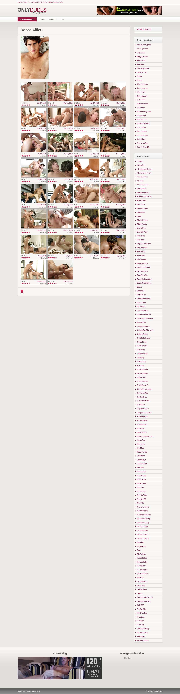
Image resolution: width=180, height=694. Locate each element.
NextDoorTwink (143, 534)
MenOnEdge (142, 495)
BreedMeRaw (142, 271)
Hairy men (141, 92)
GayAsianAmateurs (144, 389)
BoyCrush (141, 236)
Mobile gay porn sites (55, 2)
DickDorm (141, 350)
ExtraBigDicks (142, 369)
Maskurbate (141, 483)
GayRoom (141, 405)
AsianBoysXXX (143, 185)
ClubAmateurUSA (144, 314)
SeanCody (141, 586)
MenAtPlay (141, 491)
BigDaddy (141, 212)
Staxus (139, 593)
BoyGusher (141, 252)
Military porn (142, 120)
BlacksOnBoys (142, 220)
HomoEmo (141, 440)
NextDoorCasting (143, 519)
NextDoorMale (142, 527)
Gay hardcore (142, 96)
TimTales (140, 621)
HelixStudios (142, 432)
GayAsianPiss (142, 393)
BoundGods (141, 228)
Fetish (139, 76)
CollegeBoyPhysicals (145, 330)
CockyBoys (141, 322)
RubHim (140, 578)
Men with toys (142, 135)
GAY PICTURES (143, 147)
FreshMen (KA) (143, 385)
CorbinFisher (142, 342)
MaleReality (141, 476)
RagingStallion (142, 562)
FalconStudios (142, 373)
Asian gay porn (143, 49)
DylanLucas (141, 362)
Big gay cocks (142, 57)
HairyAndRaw (142, 417)
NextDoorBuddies (144, 515)
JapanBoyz (141, 460)
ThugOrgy (141, 617)
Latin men (141, 108)
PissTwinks (141, 554)
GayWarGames (143, 409)
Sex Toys (44, 2)
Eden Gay (127, 658)
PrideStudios (142, 558)
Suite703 (140, 605)
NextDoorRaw (142, 531)
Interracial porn (143, 104)
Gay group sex (142, 88)
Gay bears (141, 53)
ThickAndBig (142, 613)
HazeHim (140, 428)
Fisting (139, 80)
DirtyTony (140, 358)
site (62, 19)
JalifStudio (141, 456)
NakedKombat (142, 511)
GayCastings (142, 397)
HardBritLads (142, 424)
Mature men (141, 116)
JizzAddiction (142, 464)
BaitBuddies (141, 189)
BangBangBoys (143, 193)
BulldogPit (141, 291)
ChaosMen (141, 307)
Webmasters (150, 691)
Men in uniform (142, 143)
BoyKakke (141, 255)
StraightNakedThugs (145, 597)
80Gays (140, 161)
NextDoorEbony (143, 523)
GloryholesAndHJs (144, 413)
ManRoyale (141, 479)
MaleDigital (141, 472)
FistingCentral (142, 381)
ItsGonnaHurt (142, 452)
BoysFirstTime (142, 263)
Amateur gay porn (144, 45)
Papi (139, 550)
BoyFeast (140, 240)
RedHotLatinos (143, 574)
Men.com (140, 487)
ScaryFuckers (142, 582)
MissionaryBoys (143, 507)
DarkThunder (142, 346)
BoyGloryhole (142, 248)
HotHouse (141, 444)
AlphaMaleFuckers (144, 173)
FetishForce (141, 377)
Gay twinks (141, 139)
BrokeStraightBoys (144, 283)
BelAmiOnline (142, 208)
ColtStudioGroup (143, 338)
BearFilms (141, 204)
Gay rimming (142, 131)
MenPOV (140, 503)
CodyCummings (143, 326)
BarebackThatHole (144, 197)
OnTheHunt (141, 546)
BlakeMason (142, 224)
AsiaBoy (140, 181)
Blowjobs (140, 65)
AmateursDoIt (142, 177)
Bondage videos (143, 68)
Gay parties (141, 127)
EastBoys (140, 366)
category (53, 19)
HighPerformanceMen (145, 436)
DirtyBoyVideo (142, 354)
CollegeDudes (142, 334)
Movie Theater (22, 2)
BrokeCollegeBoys (144, 279)
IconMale (140, 448)
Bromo (139, 287)
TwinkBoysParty (143, 629)
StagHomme (142, 589)
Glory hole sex (142, 84)
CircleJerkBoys (143, 311)
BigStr (139, 216)
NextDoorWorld (143, 538)
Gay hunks (141, 100)
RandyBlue (141, 566)
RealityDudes (142, 570)
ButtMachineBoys (143, 299)
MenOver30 (141, 499)
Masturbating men (144, 112)
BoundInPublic (142, 232)
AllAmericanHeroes (144, 169)
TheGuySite (141, 609)
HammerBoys (142, 421)
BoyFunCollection (144, 244)
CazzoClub (141, 303)
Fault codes (158, 691)
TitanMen (140, 625)
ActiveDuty (141, 165)
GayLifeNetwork (143, 401)
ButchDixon (141, 295)
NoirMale (140, 542)
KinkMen (140, 468)
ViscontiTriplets (143, 641)
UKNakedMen (142, 633)
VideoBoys (141, 637)
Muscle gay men (143, 123)
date (42, 19)
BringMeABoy (142, 275)
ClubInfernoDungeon (145, 318)
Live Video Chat (34, 2)
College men (142, 72)
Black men (141, 61)
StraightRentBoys (143, 601)
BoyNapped (141, 259)
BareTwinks (141, 200)
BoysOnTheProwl (143, 267)
